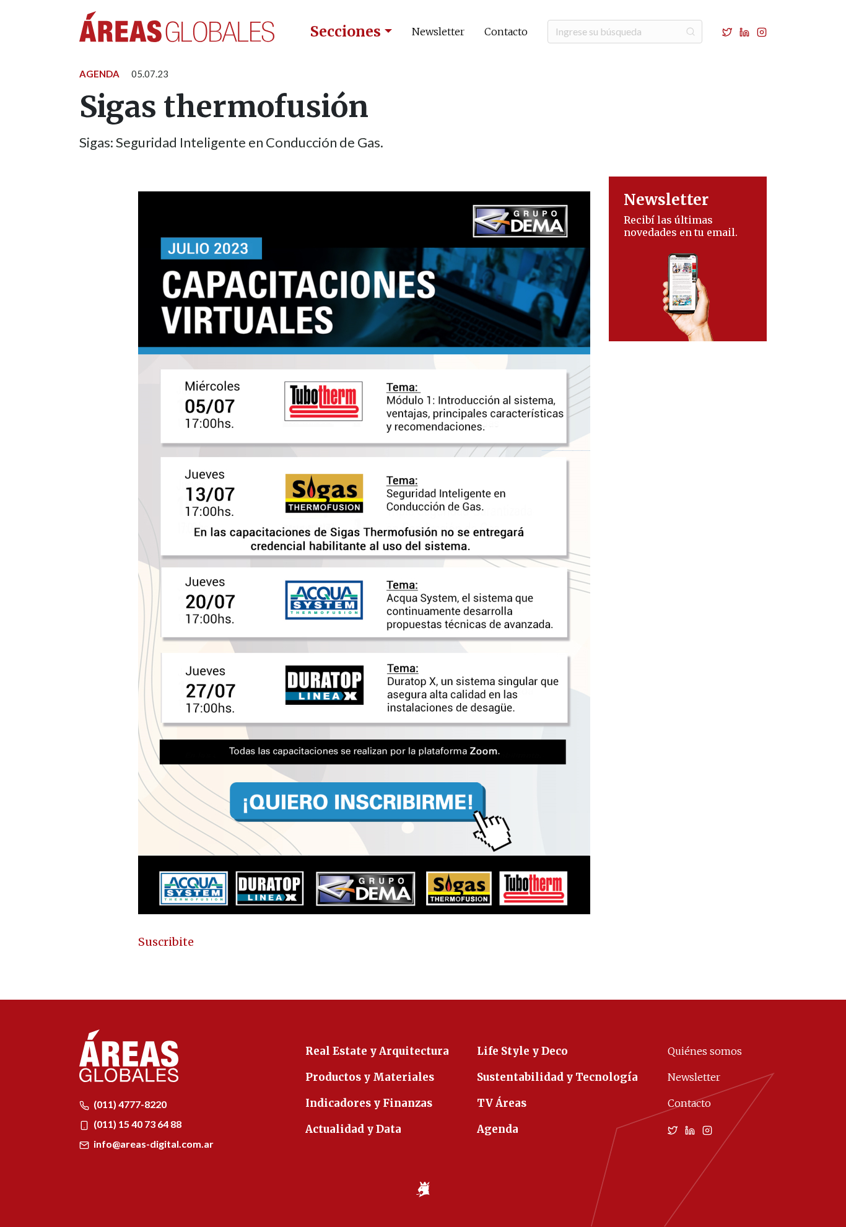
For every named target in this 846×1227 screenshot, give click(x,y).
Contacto (506, 31)
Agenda (99, 73)
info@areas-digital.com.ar (153, 1144)
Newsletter (438, 31)
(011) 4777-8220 (129, 1104)
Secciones (345, 31)
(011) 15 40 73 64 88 (136, 1124)
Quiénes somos (705, 1051)
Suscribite (166, 942)
